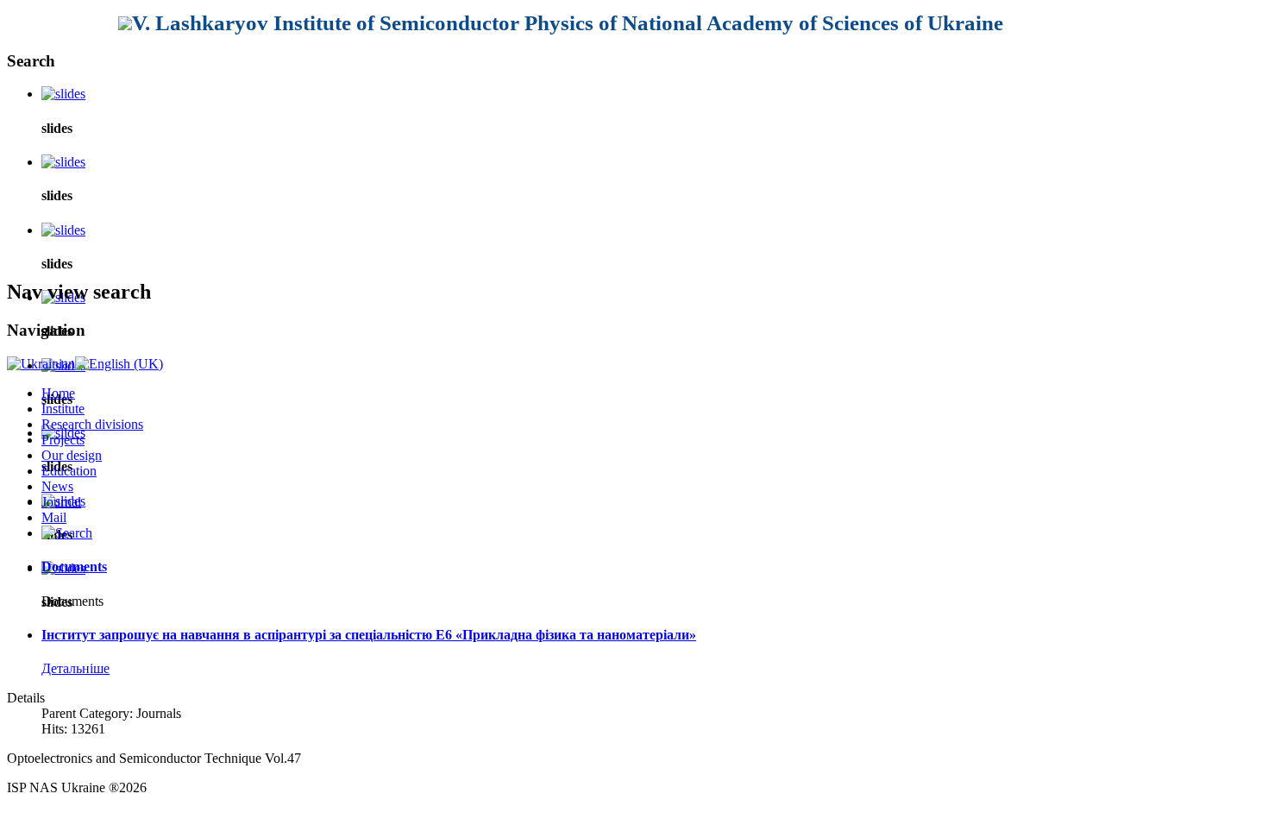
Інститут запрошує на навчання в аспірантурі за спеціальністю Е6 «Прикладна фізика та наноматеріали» (368, 634)
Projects (63, 439)
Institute (63, 408)
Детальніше (75, 668)
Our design (71, 455)
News (57, 486)
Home (58, 393)
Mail (53, 517)
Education (69, 470)
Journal (61, 501)
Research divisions (92, 424)
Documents (74, 566)
